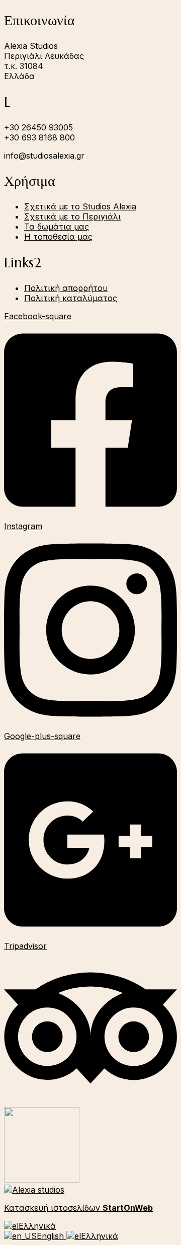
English (51, 1236)
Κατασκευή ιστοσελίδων (78, 1208)
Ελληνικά (37, 1226)
